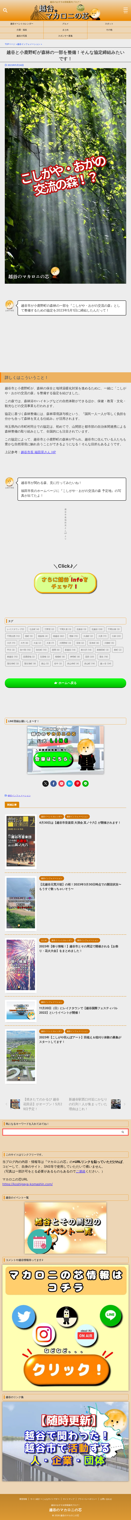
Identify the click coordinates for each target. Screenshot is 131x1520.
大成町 (88, 636)
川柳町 (109, 643)
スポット (109, 24)
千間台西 (13, 636)
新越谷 (70, 649)
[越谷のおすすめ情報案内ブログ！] (65, 18)
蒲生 (103, 656)
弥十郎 (25, 649)
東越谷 (12, 656)
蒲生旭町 (30, 663)
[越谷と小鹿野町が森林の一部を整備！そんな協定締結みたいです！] (69, 783)
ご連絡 (80, 1171)
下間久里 (65, 629)
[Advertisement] (65, 348)
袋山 (45, 663)
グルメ (65, 24)
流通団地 (29, 656)
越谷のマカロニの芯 (65, 1510)
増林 (73, 636)
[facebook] (53, 783)
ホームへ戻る (67, 683)
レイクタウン (15, 629)
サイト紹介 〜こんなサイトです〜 (45, 1499)
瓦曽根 (45, 656)
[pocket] (61, 783)
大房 (102, 636)
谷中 (58, 663)
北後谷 (81, 629)
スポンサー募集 (65, 36)
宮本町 (94, 643)
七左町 (34, 629)
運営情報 (23, 1499)
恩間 (56, 649)
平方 (11, 649)
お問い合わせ (106, 1499)
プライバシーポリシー (87, 1499)
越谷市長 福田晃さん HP (38, 452)
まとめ (65, 30)
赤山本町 (73, 663)
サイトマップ (68, 1499)
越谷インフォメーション (19, 795)
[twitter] (45, 783)
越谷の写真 (22, 36)
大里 (50, 643)
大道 (37, 643)
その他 (109, 30)
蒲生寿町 (13, 663)
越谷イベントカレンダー (21, 24)
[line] (85, 783)
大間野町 (65, 643)
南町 (29, 636)
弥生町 (41, 649)
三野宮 (49, 629)
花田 (89, 656)
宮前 (80, 643)
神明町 (75, 656)
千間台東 (114, 629)
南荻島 (43, 636)
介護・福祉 (22, 30)
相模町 (60, 656)
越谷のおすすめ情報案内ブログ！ (65, 1505)
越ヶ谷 (105, 663)
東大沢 (86, 649)
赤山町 (89, 663)
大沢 (11, 643)
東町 (118, 649)
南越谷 (58, 636)
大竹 (24, 643)
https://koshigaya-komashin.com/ (27, 1184)
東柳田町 (103, 649)
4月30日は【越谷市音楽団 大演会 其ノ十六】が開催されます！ (80, 822)
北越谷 (97, 629)
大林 (116, 636)
